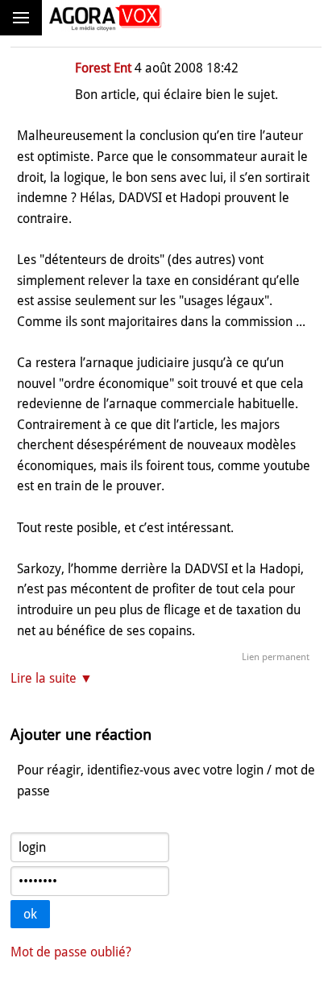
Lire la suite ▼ (51, 678)
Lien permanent (275, 657)
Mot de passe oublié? (70, 952)
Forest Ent (103, 68)
